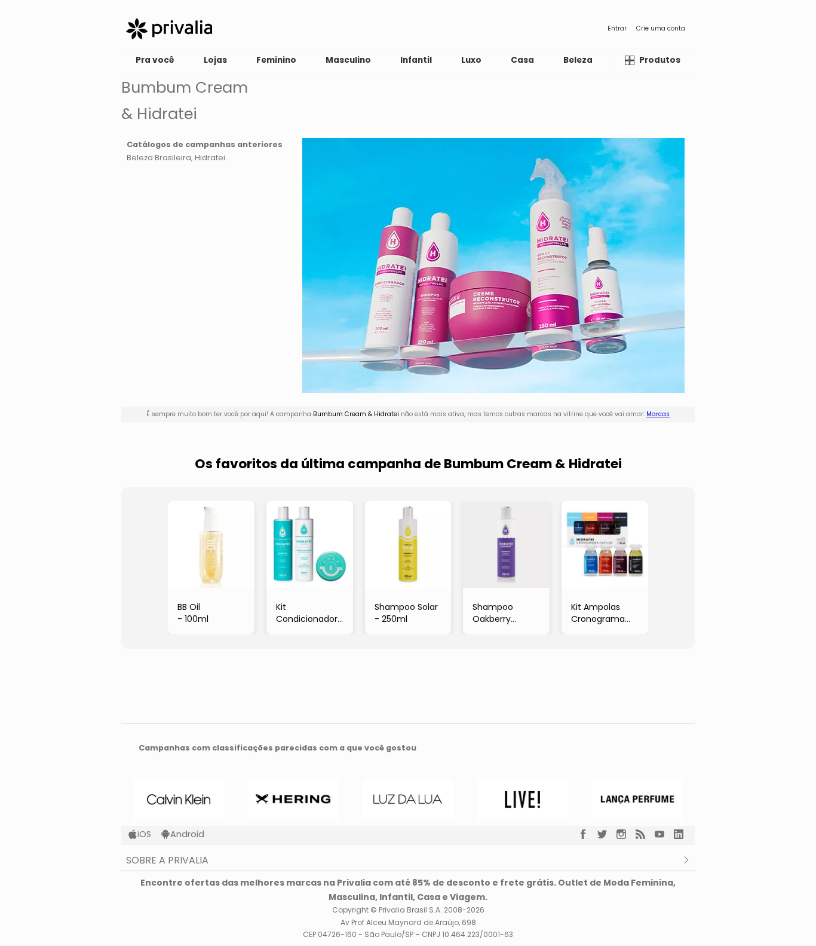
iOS (144, 834)
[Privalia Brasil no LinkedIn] (683, 834)
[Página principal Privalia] (169, 28)
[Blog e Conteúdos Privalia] (645, 834)
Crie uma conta (660, 28)
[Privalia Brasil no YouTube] (664, 834)
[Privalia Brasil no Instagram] (626, 834)
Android (187, 834)
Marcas (658, 414)
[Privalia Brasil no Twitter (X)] (606, 834)
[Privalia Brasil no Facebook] (587, 834)
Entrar (617, 28)
